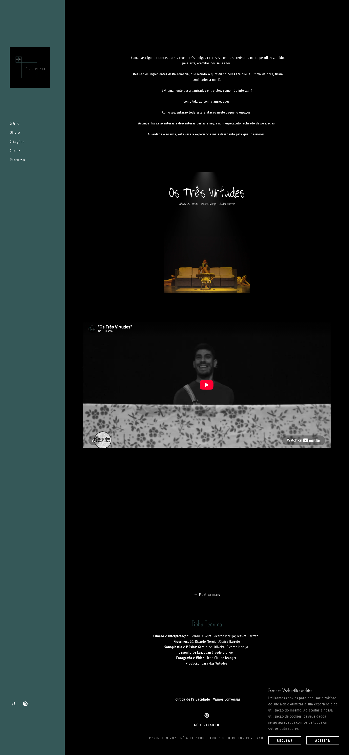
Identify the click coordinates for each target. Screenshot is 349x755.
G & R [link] (14, 123)
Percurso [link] (17, 159)
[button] (14, 704)
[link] (30, 67)
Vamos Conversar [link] (226, 699)
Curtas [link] (15, 150)
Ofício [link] (15, 132)
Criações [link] (17, 141)
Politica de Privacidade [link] (191, 699)
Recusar (285, 740)
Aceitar (322, 740)
